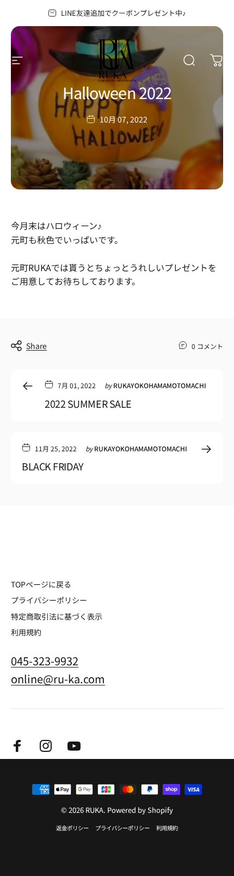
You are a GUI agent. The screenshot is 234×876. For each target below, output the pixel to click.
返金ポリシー (72, 828)
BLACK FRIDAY (53, 466)
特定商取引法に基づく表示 (56, 617)
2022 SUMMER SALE (88, 403)
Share (36, 345)
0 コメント (207, 346)
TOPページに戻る (41, 585)
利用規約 (26, 633)
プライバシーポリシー (49, 600)
